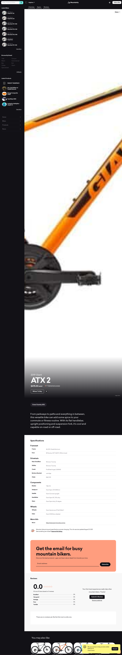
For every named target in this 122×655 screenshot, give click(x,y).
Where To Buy (37, 391)
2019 (33, 375)
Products (5, 125)
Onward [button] (115, 648)
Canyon (14, 58)
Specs (39, 7)
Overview (31, 7)
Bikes (4, 121)
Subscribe (117, 2)
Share (117, 12)
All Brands (19, 72)
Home (4, 117)
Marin (3, 61)
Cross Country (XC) (38, 404)
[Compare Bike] (46, 391)
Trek (2, 58)
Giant (13, 65)
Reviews (46, 7)
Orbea (3, 65)
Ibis (2, 63)
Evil (13, 63)
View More (18, 49)
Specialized (5, 67)
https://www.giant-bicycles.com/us (55, 523)
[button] (91, 650)
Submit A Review (97, 597)
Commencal (15, 61)
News (4, 129)
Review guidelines (97, 600)
